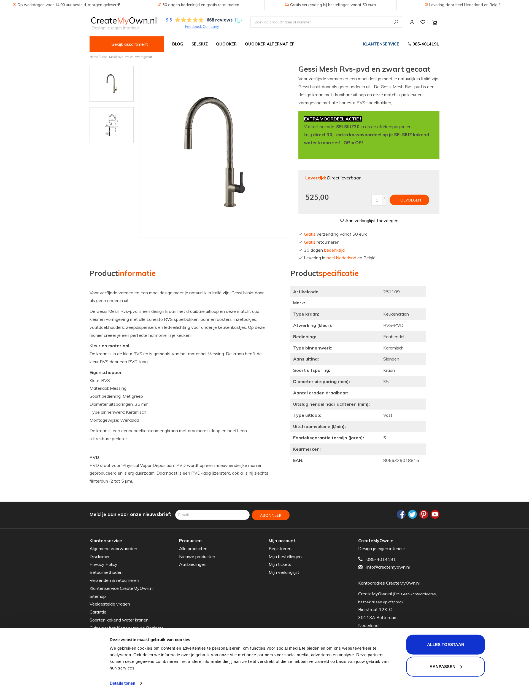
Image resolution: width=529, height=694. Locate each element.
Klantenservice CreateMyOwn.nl (121, 588)
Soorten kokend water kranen (119, 620)
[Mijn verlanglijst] (423, 22)
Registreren (280, 548)
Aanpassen (442, 666)
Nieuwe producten (197, 556)
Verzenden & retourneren (114, 580)
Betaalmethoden (106, 572)
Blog (177, 44)
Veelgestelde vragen (110, 604)
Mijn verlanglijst (284, 572)
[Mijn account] (412, 22)
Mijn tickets (280, 564)
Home (94, 57)
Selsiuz (199, 44)
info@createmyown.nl (388, 567)
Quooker (226, 44)
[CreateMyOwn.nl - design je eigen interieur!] (124, 23)
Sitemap (98, 596)
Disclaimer (100, 556)
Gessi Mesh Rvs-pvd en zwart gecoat (126, 57)
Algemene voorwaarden (113, 548)
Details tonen (122, 683)
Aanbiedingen (192, 564)
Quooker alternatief (269, 44)
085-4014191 (425, 44)
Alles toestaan (445, 644)
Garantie (98, 612)
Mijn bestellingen (285, 556)
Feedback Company (202, 26)
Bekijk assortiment (129, 44)
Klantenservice (381, 44)
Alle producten (193, 548)
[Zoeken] (396, 22)
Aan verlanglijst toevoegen (371, 220)
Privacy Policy (103, 564)
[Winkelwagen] (434, 22)
